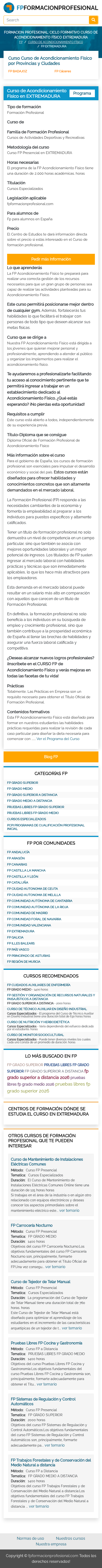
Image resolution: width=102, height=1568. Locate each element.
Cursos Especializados (26, 819)
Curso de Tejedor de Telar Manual (40, 1281)
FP (21, 42)
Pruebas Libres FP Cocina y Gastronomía (46, 1343)
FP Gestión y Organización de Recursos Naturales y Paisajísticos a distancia (51, 997)
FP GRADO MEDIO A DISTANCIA (29, 801)
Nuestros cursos (70, 1538)
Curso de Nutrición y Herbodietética (38, 1022)
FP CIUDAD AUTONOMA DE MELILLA (34, 895)
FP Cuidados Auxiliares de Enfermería (38, 985)
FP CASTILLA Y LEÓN (22, 876)
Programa (82, 93)
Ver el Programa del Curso (58, 739)
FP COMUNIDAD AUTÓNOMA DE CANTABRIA (39, 901)
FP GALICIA (15, 937)
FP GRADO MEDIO (20, 788)
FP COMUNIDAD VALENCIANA (29, 925)
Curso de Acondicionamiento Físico (55, 42)
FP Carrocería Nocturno (32, 1225)
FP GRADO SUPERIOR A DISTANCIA (32, 795)
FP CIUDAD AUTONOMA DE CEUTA (32, 888)
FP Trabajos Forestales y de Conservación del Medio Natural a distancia (51, 1462)
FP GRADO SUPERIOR (22, 782)
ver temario (69, 1210)
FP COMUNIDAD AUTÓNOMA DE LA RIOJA (37, 907)
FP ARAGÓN (16, 858)
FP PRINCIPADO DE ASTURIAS (28, 955)
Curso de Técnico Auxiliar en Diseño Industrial (47, 1009)
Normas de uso (30, 1538)
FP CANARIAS (17, 864)
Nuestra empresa (51, 1544)
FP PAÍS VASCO (18, 949)
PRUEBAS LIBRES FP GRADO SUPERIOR (35, 807)
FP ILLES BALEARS (21, 943)
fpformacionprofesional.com (53, 1556)
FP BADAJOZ (17, 71)
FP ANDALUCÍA (18, 852)
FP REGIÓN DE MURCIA (23, 961)
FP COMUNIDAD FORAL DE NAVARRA (34, 919)
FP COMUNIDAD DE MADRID (27, 913)
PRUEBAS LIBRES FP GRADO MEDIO (33, 813)
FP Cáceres (63, 71)
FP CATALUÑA (17, 882)
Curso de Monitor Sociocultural (35, 1035)
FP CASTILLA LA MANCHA (26, 870)
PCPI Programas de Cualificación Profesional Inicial (46, 827)
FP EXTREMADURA (20, 931)
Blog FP (51, 757)
